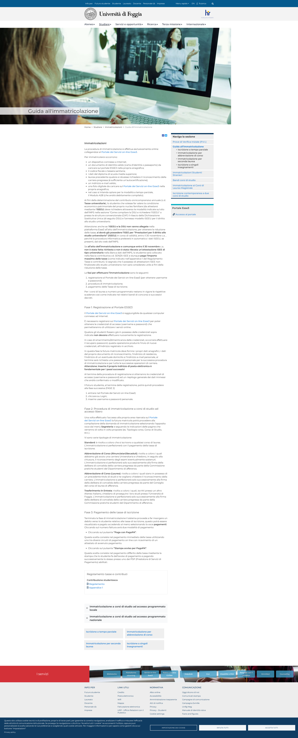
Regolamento (97, 584)
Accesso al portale (186, 214)
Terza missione (171, 24)
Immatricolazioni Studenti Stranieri (187, 173)
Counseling (285, 674)
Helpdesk (189, 674)
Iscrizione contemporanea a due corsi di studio (191, 194)
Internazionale (195, 24)
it (197, 3)
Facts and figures (190, 714)
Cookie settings (157, 714)
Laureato (127, 3)
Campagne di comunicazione (196, 699)
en (193, 3)
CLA (208, 674)
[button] (126, 608)
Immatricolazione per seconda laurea (190, 160)
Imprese (161, 3)
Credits (121, 692)
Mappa (121, 703)
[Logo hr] (207, 14)
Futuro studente (102, 3)
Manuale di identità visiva (194, 710)
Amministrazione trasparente (163, 699)
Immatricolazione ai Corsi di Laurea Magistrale (188, 186)
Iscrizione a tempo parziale (101, 631)
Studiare (104, 24)
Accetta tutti (271, 728)
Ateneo (88, 24)
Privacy (153, 707)
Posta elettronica (125, 696)
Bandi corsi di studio (184, 180)
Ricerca (151, 24)
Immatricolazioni (113, 127)
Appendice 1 (96, 587)
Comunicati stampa (191, 696)
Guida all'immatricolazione (188, 146)
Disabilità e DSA (227, 674)
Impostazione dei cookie (173, 728)
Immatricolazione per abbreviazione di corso (190, 154)
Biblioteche (112, 674)
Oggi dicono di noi (190, 692)
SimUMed (265, 674)
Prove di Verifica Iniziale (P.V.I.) (189, 142)
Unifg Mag (187, 707)
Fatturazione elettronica (129, 707)
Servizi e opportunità (128, 24)
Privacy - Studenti (158, 710)
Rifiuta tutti (222, 728)
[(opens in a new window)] (163, 135)
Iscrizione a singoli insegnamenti (188, 166)
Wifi (119, 699)
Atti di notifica (156, 703)
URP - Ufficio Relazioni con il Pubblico (131, 711)
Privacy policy (10, 732)
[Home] (113, 14)
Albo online (155, 692)
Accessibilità (155, 696)
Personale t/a (149, 3)
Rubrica (202, 3)
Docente (137, 3)
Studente (116, 3)
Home (87, 127)
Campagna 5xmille (191, 703)
